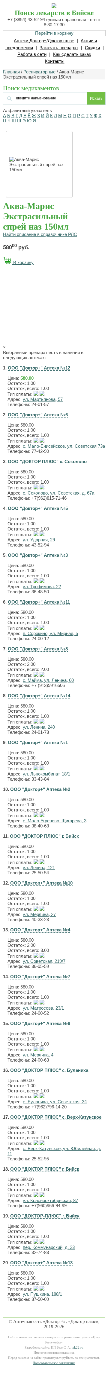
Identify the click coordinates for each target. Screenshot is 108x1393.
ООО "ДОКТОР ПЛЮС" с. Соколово (47, 461)
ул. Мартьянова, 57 (43, 399)
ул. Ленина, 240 (39, 727)
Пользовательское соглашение (54, 1363)
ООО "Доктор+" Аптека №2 (40, 789)
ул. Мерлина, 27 (39, 914)
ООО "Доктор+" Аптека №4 (40, 929)
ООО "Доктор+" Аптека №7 (40, 976)
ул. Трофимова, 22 (42, 586)
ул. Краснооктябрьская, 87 (50, 1200)
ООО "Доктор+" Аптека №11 (39, 602)
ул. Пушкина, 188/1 (42, 1294)
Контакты (54, 61)
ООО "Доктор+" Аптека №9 (40, 1023)
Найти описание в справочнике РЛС (40, 234)
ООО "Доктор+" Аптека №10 (41, 882)
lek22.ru (77, 1347)
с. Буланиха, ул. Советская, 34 (55, 1101)
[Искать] (39, 97)
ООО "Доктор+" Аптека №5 (38, 508)
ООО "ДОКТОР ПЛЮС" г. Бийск (44, 836)
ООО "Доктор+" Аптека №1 (38, 742)
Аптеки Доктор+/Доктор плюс (44, 40)
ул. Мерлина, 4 (38, 1054)
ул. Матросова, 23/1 (43, 1008)
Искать (96, 98)
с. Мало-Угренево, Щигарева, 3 (54, 820)
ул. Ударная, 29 (39, 539)
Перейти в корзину (54, 33)
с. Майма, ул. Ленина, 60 (48, 680)
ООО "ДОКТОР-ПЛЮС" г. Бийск (45, 1215)
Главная (11, 71)
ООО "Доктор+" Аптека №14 (39, 695)
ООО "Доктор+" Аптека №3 (38, 555)
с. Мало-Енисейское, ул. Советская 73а (64, 446)
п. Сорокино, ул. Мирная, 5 (50, 633)
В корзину (23, 262)
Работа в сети (31, 54)
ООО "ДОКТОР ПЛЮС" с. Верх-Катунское (55, 1117)
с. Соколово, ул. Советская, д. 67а (58, 492)
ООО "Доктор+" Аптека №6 (38, 414)
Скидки (92, 47)
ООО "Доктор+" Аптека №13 (41, 1262)
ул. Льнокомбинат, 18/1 (46, 773)
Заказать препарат (59, 47)
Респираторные (39, 71)
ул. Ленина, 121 (39, 867)
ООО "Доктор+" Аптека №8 (38, 648)
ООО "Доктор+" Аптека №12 (39, 367)
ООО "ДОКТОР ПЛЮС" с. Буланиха (49, 1070)
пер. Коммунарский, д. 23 (49, 1247)
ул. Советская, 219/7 (44, 961)
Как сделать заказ (72, 54)
